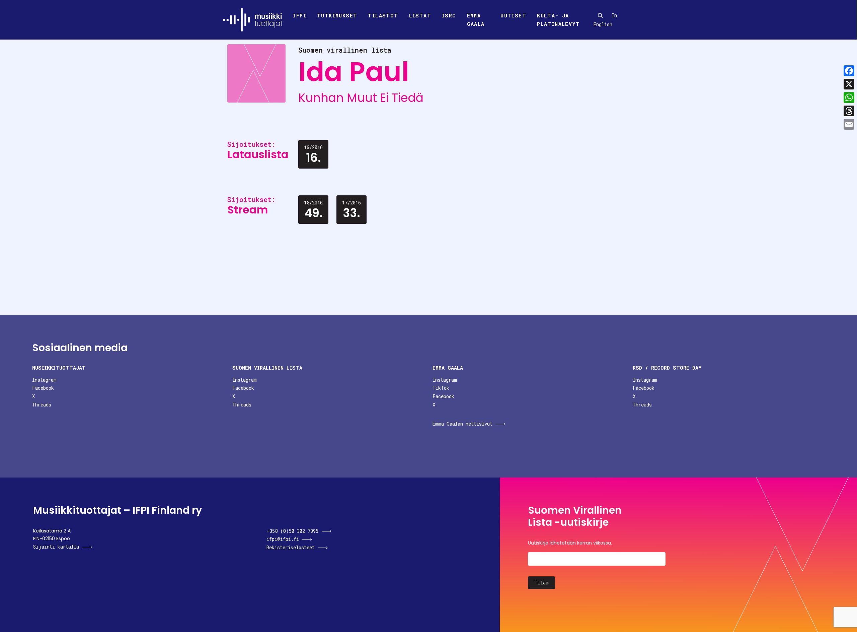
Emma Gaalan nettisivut (462, 424)
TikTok (441, 388)
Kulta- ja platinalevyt (558, 19)
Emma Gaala (476, 19)
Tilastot (383, 15)
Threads (41, 404)
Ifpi (299, 15)
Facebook (43, 388)
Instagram (44, 380)
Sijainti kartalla (56, 547)
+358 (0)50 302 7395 (292, 531)
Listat (420, 15)
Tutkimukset (337, 15)
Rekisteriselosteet (290, 547)
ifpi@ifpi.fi (282, 539)
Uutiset (513, 15)
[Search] (600, 15)
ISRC (449, 15)
